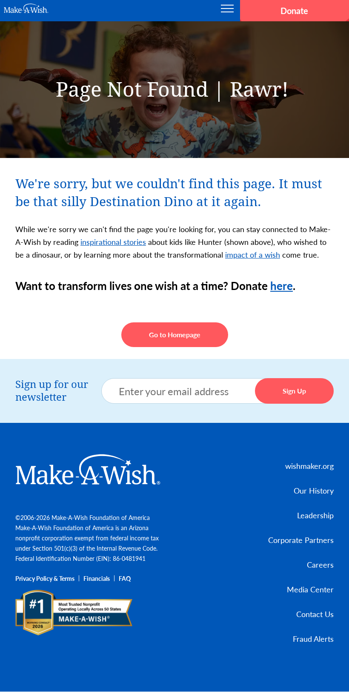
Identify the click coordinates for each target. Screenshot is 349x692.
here (281, 285)
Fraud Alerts (313, 638)
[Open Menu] (227, 10)
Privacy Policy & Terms (44, 578)
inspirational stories (113, 241)
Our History (314, 490)
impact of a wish (252, 254)
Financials (96, 578)
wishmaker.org (309, 465)
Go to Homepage (174, 334)
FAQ (125, 578)
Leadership (315, 515)
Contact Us (315, 614)
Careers (320, 564)
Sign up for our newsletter (51, 391)
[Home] (88, 469)
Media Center (310, 589)
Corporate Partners (301, 539)
